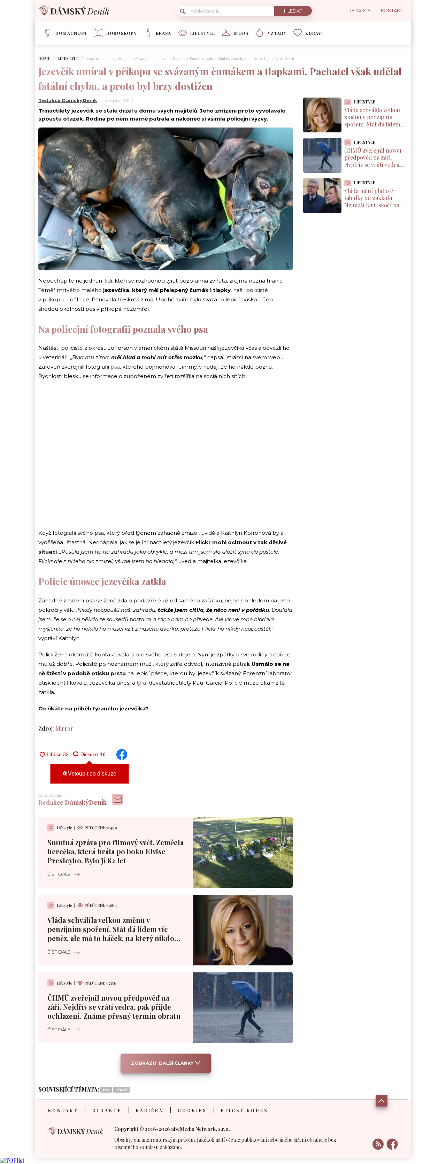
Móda (241, 33)
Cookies (192, 1110)
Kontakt (63, 1110)
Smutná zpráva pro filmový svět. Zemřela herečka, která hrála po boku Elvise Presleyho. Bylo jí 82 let (115, 851)
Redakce (107, 1110)
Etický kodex (244, 1110)
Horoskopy (121, 33)
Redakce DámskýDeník (67, 100)
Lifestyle (202, 33)
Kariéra (149, 1110)
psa (115, 366)
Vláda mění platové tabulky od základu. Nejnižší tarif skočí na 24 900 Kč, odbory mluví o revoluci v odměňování (375, 205)
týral (142, 682)
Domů (44, 58)
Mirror (64, 728)
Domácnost (71, 33)
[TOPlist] (12, 1160)
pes (106, 1090)
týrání (121, 1090)
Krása (163, 33)
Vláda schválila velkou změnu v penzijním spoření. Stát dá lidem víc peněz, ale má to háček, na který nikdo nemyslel (110, 933)
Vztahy (277, 33)
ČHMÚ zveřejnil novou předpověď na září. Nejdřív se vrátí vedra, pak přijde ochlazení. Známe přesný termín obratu (113, 1006)
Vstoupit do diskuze (91, 774)
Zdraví (314, 33)
